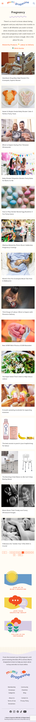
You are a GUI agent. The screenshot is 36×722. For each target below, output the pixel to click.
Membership (12, 687)
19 (20, 552)
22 (27, 552)
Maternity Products (9, 45)
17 (15, 552)
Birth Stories (19, 48)
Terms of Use (12, 701)
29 (19, 555)
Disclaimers (11, 704)
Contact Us (24, 698)
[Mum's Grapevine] (18, 3)
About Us (12, 698)
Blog (24, 693)
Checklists (25, 690)
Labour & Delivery (27, 45)
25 (14, 555)
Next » (22, 555)
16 (13, 552)
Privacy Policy (24, 701)
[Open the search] (34, 3)
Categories (11, 693)
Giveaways (11, 690)
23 (30, 552)
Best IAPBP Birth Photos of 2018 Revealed (16, 345)
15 (10, 552)
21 (25, 552)
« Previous (3, 552)
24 (32, 552)
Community (24, 687)
